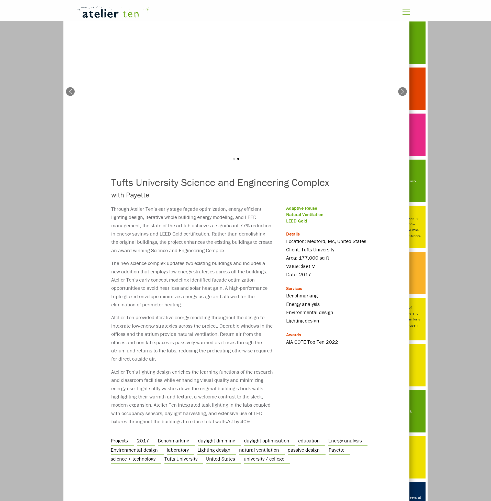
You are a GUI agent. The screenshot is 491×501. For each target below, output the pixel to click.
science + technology (133, 458)
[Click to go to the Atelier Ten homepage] (183, 13)
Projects (119, 440)
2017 (143, 440)
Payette (336, 450)
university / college (264, 458)
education (309, 440)
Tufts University (180, 458)
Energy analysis (345, 440)
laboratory (178, 450)
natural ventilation (259, 450)
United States (220, 458)
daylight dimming (216, 440)
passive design (304, 450)
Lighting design (213, 450)
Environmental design (134, 450)
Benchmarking (173, 440)
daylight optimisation (266, 440)
